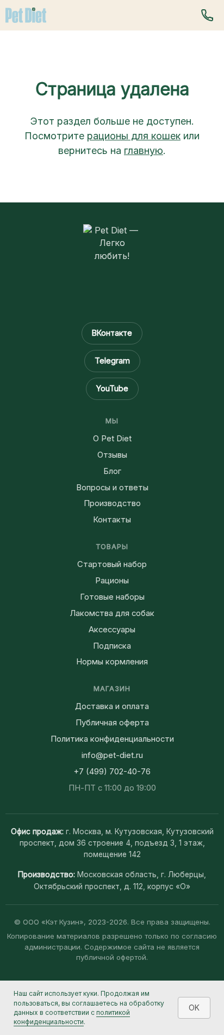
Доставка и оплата (112, 706)
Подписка (112, 646)
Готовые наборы (112, 597)
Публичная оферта (112, 723)
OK (194, 1007)
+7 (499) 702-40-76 (112, 772)
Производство (112, 503)
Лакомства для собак (112, 613)
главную (143, 150)
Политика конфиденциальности (112, 739)
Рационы (112, 581)
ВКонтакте (112, 332)
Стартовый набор (112, 564)
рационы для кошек (134, 135)
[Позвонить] (207, 15)
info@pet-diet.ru (112, 755)
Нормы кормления (112, 662)
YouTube (112, 388)
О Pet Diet (112, 438)
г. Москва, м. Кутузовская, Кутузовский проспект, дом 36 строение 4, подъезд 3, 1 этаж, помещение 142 (117, 843)
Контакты (112, 520)
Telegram (112, 360)
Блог (112, 471)
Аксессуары (112, 629)
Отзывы (112, 455)
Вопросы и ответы (112, 487)
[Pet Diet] (25, 15)
